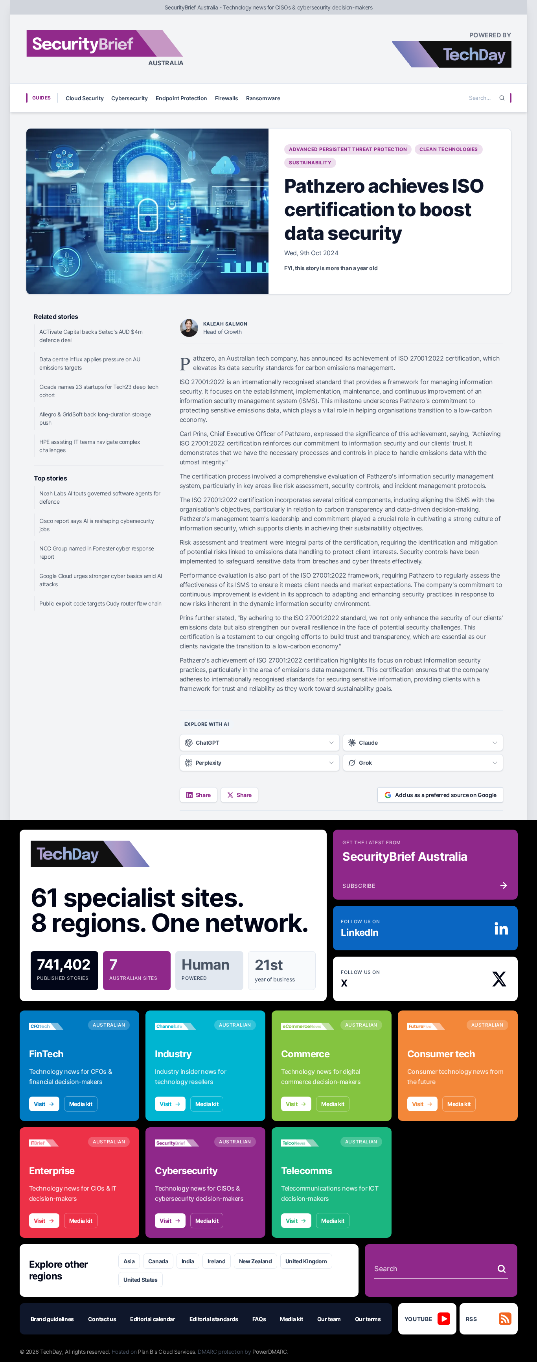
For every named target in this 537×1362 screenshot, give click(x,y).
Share (203, 794)
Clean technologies (448, 149)
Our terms (368, 1319)
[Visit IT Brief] (55, 1143)
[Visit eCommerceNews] (307, 1026)
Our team (329, 1319)
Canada (158, 1261)
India (188, 1261)
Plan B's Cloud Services (166, 1351)
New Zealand (255, 1261)
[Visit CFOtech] (55, 1026)
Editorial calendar (152, 1319)
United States (140, 1279)
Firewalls (226, 98)
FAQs (259, 1319)
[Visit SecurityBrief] (181, 1143)
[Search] (502, 98)
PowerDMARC (269, 1351)
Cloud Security (84, 98)
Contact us (102, 1319)
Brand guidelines (52, 1319)
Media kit (80, 1104)
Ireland (217, 1261)
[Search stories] (501, 1269)
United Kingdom (306, 1261)
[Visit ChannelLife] (181, 1026)
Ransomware (263, 98)
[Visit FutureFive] (433, 1026)
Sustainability (310, 163)
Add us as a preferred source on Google (446, 794)
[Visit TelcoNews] (307, 1143)
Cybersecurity (129, 98)
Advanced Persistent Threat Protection (348, 149)
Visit (39, 1104)
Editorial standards (213, 1319)
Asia (129, 1261)
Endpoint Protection (181, 98)
